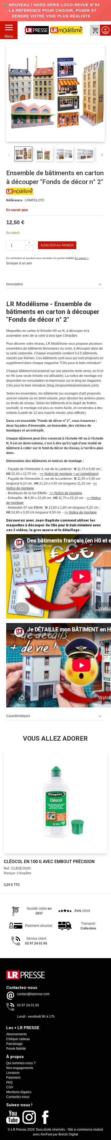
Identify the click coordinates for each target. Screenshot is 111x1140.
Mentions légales (18, 1092)
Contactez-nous (17, 1097)
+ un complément (85, 474)
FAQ (9, 1082)
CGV (9, 1087)
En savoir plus (17, 210)
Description (14, 284)
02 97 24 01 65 (28, 1005)
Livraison (13, 1073)
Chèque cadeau (18, 1039)
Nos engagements (19, 1068)
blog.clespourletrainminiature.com (73, 385)
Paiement (13, 1077)
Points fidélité (16, 1049)
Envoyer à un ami (19, 263)
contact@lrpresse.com (33, 994)
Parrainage (14, 1044)
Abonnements (16, 1034)
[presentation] (9, 797)
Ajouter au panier (57, 245)
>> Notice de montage (56, 474)
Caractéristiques (18, 716)
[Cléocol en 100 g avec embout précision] (55, 802)
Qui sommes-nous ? (21, 1063)
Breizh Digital (68, 1134)
